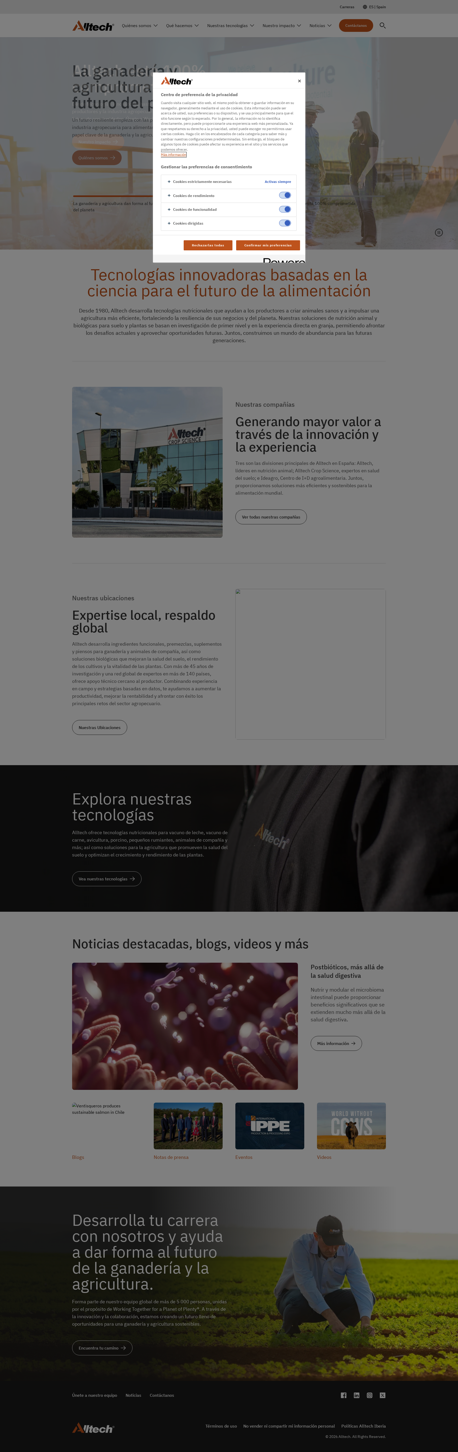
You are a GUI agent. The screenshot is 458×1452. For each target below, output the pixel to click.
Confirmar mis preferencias (268, 245)
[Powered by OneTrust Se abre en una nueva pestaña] (282, 259)
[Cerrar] (299, 81)
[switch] (285, 195)
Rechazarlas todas (208, 245)
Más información (173, 154)
